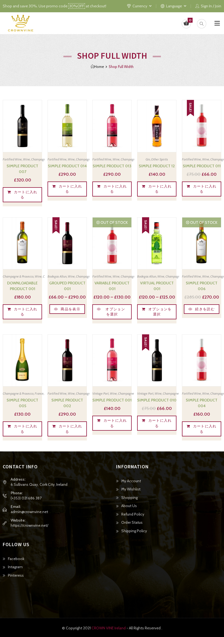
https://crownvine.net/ (29, 525)
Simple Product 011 (202, 165)
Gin (148, 159)
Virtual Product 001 (157, 286)
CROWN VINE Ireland (109, 628)
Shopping (129, 497)
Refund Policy (132, 514)
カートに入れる (25, 195)
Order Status (132, 522)
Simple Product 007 (22, 168)
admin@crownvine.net (29, 511)
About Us (129, 505)
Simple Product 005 (22, 403)
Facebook (16, 558)
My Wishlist (130, 489)
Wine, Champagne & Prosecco (42, 159)
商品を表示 (70, 309)
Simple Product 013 (112, 165)
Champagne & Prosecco (18, 276)
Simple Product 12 (157, 165)
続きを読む (205, 309)
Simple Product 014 (67, 165)
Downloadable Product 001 (22, 286)
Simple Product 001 (112, 400)
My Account (131, 480)
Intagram (15, 566)
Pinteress (16, 575)
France (39, 393)
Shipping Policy (134, 530)
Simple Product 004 (201, 403)
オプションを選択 (115, 312)
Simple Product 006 (201, 286)
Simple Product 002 (67, 403)
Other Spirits (159, 159)
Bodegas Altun (57, 276)
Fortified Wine (12, 159)
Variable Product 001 (112, 286)
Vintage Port (100, 393)
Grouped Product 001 (67, 286)
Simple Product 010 (156, 400)
